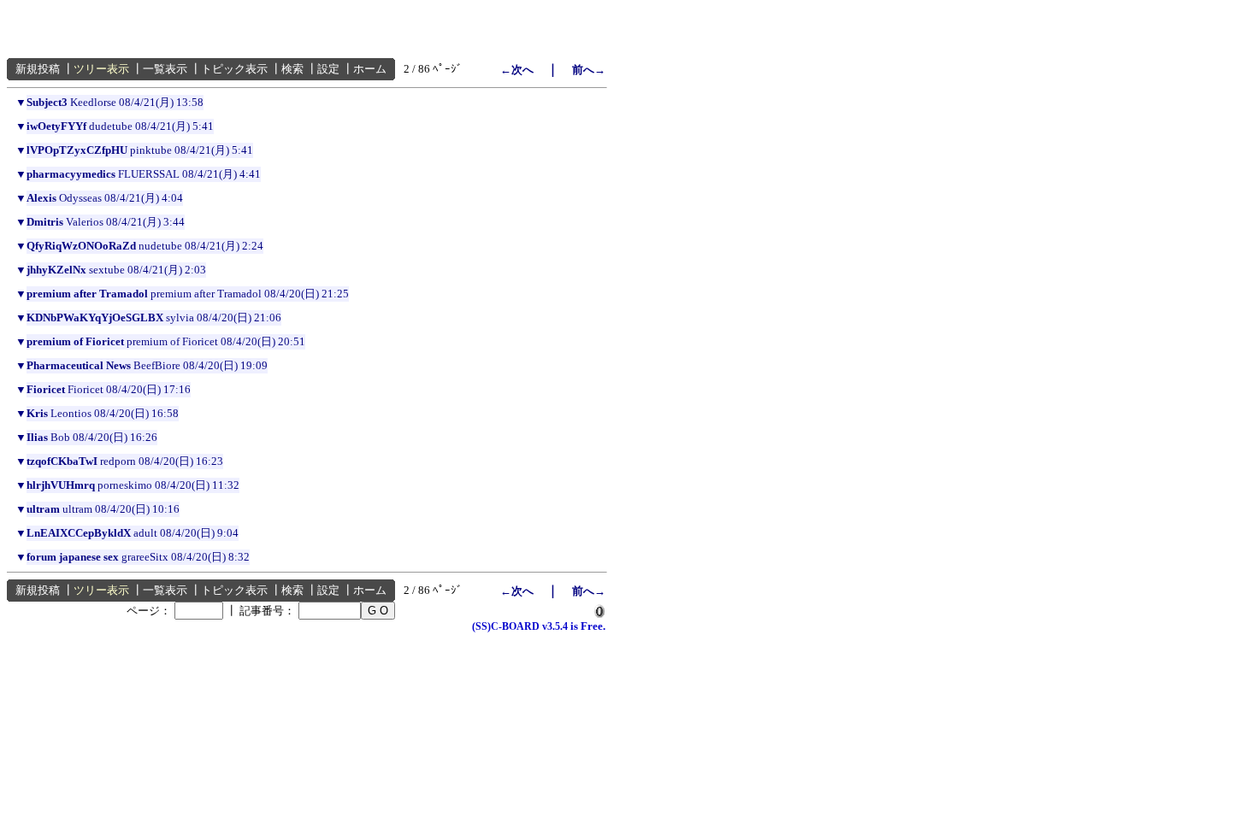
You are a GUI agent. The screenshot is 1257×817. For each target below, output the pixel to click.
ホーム (370, 68)
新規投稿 (37, 68)
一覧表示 (165, 68)
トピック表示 (234, 68)
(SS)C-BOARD (506, 626)
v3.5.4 (555, 626)
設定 (328, 68)
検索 (292, 68)
